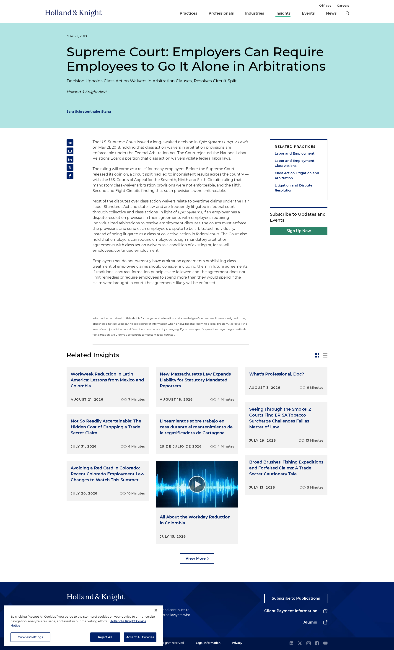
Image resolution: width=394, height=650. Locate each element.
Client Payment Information (290, 611)
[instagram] (308, 643)
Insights (282, 13)
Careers (343, 5)
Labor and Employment (294, 153)
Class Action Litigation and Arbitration (297, 175)
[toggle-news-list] (325, 355)
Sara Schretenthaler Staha (89, 111)
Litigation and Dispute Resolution (293, 187)
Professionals (221, 13)
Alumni (310, 622)
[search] (347, 13)
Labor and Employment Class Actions (294, 163)
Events (308, 13)
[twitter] (300, 643)
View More (196, 558)
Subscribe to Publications (296, 598)
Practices (188, 13)
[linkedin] (291, 643)
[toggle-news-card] (317, 355)
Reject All (105, 637)
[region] (83, 625)
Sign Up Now (299, 231)
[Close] (156, 610)
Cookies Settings (30, 637)
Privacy (237, 643)
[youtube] (325, 643)
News (331, 13)
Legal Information (208, 643)
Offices (325, 5)
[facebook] (317, 643)
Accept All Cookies (140, 637)
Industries (254, 13)
